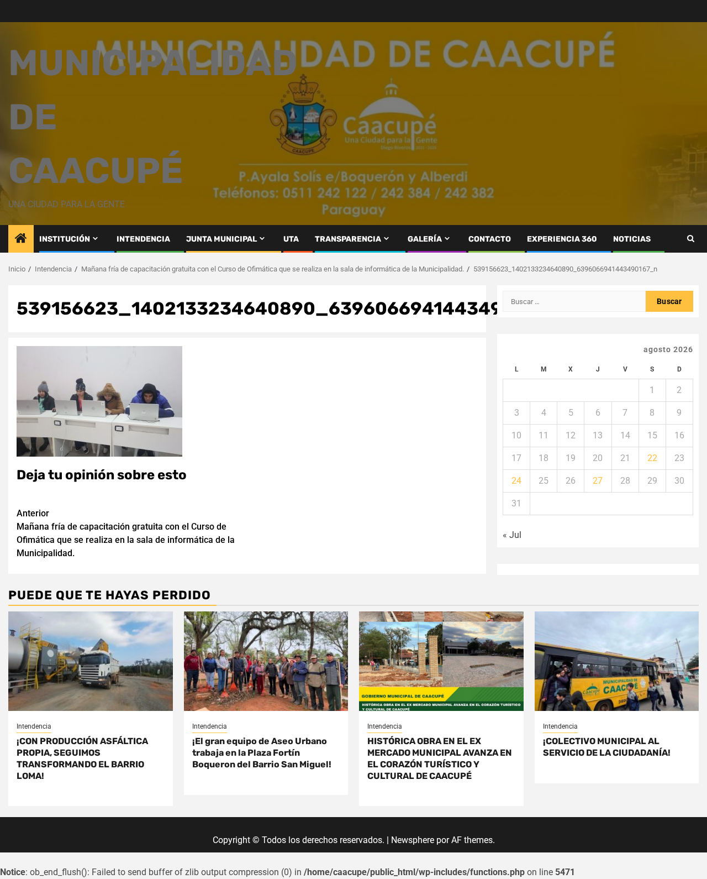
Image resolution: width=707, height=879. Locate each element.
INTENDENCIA (143, 239)
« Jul (512, 535)
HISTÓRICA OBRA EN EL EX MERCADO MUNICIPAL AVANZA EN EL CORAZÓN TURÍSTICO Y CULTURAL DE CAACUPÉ (439, 758)
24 (516, 480)
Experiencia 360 (562, 239)
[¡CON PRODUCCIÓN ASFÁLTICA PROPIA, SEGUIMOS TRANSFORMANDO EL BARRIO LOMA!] (90, 661)
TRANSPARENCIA (348, 239)
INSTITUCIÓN (64, 239)
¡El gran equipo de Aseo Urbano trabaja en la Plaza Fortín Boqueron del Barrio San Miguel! (261, 753)
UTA (291, 239)
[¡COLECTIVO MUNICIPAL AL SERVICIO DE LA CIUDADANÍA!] (617, 661)
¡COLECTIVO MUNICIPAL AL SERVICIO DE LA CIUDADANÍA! (607, 747)
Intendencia (34, 726)
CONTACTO (489, 239)
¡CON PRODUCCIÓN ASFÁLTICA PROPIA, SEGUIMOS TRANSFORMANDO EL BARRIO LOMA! (82, 758)
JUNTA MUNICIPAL (221, 239)
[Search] (691, 238)
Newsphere (412, 840)
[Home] (21, 239)
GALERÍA (425, 239)
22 (652, 458)
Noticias (632, 239)
